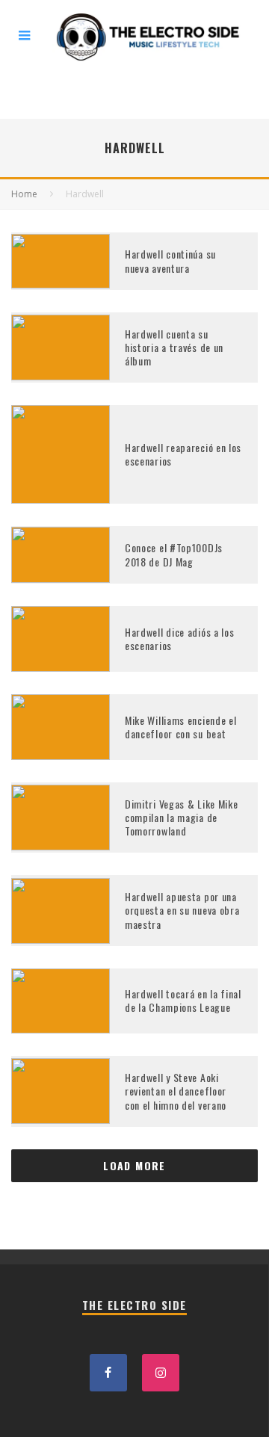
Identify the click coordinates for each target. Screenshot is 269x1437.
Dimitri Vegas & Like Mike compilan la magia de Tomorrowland (181, 817)
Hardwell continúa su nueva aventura (170, 260)
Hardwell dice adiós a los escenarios (180, 638)
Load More (134, 1165)
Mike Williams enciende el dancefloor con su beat (181, 726)
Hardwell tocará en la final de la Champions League (183, 1000)
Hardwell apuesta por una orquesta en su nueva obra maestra (182, 910)
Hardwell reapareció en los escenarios (183, 454)
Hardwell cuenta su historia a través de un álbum (174, 347)
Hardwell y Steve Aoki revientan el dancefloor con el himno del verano (175, 1090)
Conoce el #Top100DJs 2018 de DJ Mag (174, 554)
